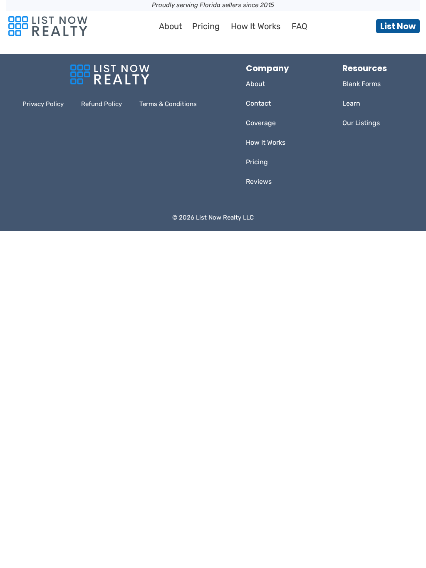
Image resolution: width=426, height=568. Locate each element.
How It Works (255, 26)
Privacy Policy (43, 104)
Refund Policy (101, 104)
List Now (398, 26)
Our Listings (361, 123)
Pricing (206, 26)
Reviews (259, 181)
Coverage (261, 123)
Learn (351, 103)
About (170, 26)
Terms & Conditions (168, 104)
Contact (258, 103)
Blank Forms (361, 84)
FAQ (299, 26)
